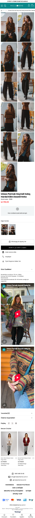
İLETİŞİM (28, 491)
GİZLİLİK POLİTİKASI (23, 485)
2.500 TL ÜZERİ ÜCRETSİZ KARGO (17, 1)
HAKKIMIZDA (9, 485)
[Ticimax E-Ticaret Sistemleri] (17, 512)
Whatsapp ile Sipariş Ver (18, 241)
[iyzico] (17, 500)
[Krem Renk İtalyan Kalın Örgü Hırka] (9, 444)
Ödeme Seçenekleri (8, 418)
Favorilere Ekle (16, 458)
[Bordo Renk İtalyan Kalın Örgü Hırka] (26, 444)
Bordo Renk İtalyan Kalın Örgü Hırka (24, 458)
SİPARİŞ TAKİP (17, 494)
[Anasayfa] (2, 10)
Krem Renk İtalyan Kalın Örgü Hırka (7, 458)
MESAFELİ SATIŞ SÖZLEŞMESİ (13, 491)
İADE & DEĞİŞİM (17, 488)
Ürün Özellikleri (6, 269)
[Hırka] (6, 10)
